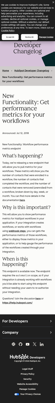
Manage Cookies (46, 37)
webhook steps (17, 231)
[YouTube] (27, 344)
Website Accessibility (27, 384)
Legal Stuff (27, 369)
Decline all (29, 37)
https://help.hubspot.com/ (17, 302)
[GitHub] (20, 344)
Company (10, 332)
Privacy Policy (27, 374)
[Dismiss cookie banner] (53, 2)
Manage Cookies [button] (27, 389)
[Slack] (13, 344)
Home (5, 70)
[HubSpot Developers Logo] (27, 356)
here (22, 200)
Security (27, 379)
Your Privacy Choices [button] (30, 394)
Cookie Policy (7, 30)
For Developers (15, 321)
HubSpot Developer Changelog (31, 70)
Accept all (10, 37)
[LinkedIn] (41, 344)
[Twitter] (34, 344)
